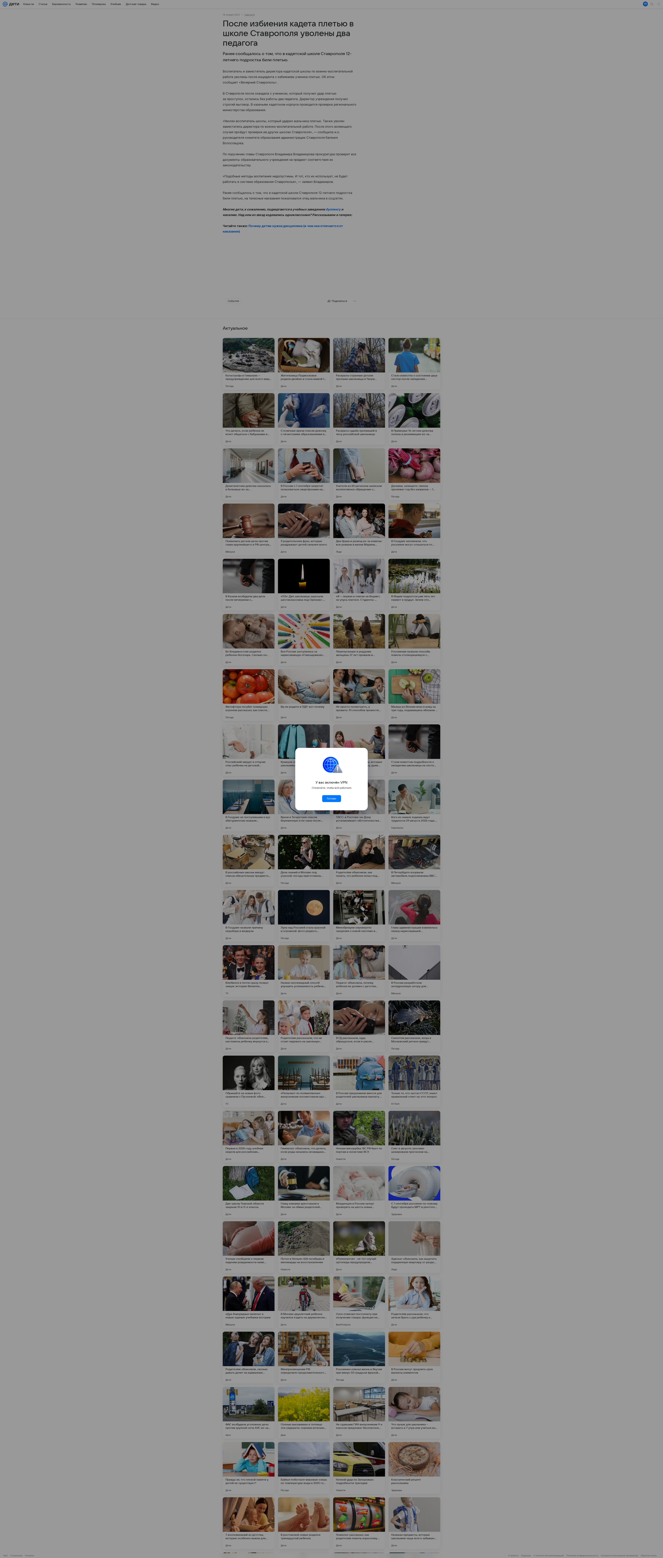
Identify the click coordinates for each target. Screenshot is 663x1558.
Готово (331, 798)
